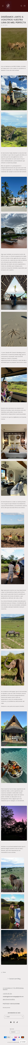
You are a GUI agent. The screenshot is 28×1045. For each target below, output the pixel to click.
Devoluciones (6, 1007)
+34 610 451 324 (7, 993)
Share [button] (4, 972)
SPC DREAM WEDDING (15, 1042)
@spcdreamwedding (9, 999)
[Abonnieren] (22, 1016)
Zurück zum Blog (14, 979)
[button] (2, 5)
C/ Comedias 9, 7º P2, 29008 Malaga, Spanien (13, 988)
